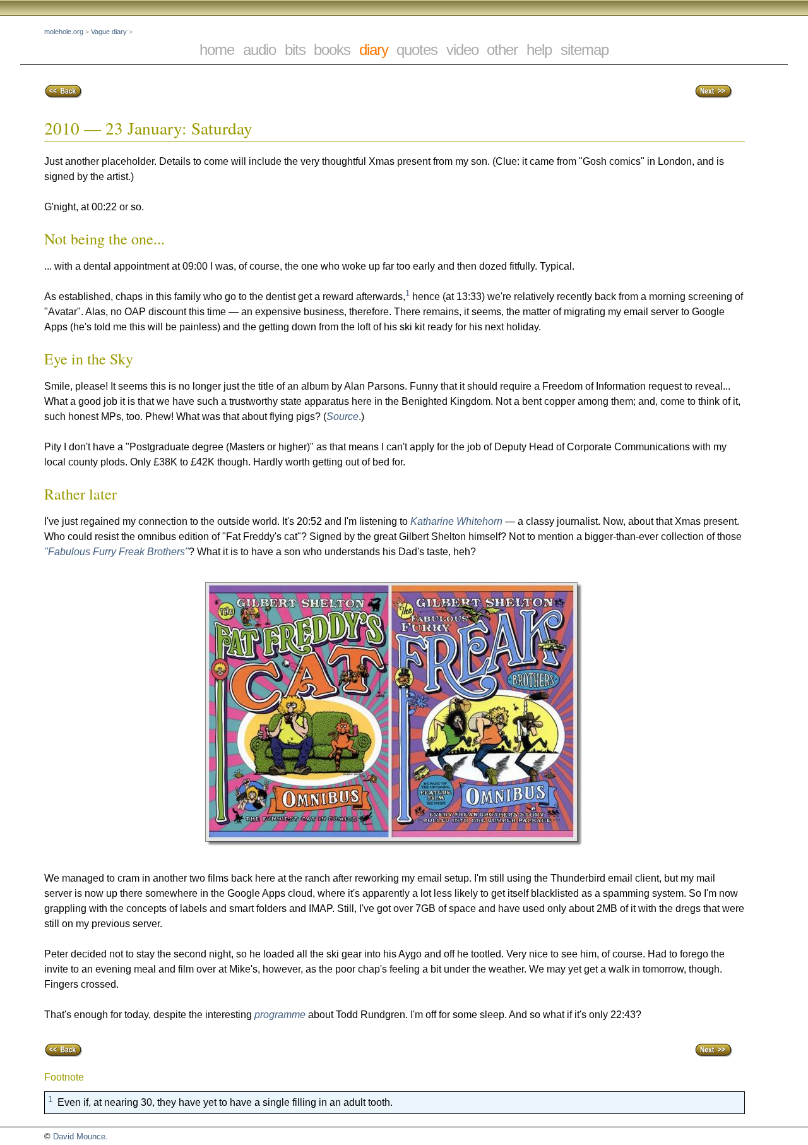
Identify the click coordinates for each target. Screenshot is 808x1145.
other (502, 49)
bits (295, 49)
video (462, 49)
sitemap (585, 49)
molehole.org (63, 31)
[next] (713, 95)
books (332, 49)
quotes (416, 49)
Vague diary (109, 31)
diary (373, 49)
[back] (63, 95)
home (216, 49)
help (539, 49)
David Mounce (79, 1136)
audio (259, 49)
